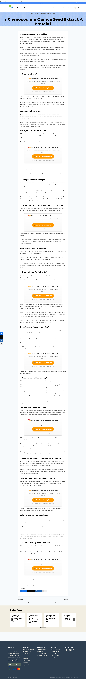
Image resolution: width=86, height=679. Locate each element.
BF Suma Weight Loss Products (27, 664)
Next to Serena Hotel (41, 653)
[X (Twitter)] (1, 337)
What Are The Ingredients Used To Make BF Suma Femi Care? (51, 618)
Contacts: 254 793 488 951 (43, 655)
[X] (76, 3)
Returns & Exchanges (55, 649)
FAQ (52, 659)
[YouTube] (73, 650)
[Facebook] (74, 3)
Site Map (39, 657)
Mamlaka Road (40, 651)
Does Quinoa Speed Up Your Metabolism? (28, 601)
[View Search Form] (78, 7)
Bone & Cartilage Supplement (26, 661)
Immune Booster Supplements (26, 657)
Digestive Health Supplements (26, 654)
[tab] (40, 627)
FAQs (43, 15)
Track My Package (55, 655)
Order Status (54, 653)
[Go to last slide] (12, 619)
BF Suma (70, 8)
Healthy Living (62, 8)
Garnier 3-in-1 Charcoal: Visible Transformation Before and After (34, 619)
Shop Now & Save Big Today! (43, 88)
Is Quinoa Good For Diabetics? (61, 601)
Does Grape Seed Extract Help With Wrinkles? (68, 618)
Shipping (53, 657)
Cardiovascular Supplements (29, 649)
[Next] (74, 619)
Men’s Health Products (27, 651)
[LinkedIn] (1, 340)
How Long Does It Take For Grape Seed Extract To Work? (17, 618)
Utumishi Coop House (41, 649)
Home (45, 8)
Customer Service (55, 651)
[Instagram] (78, 3)
